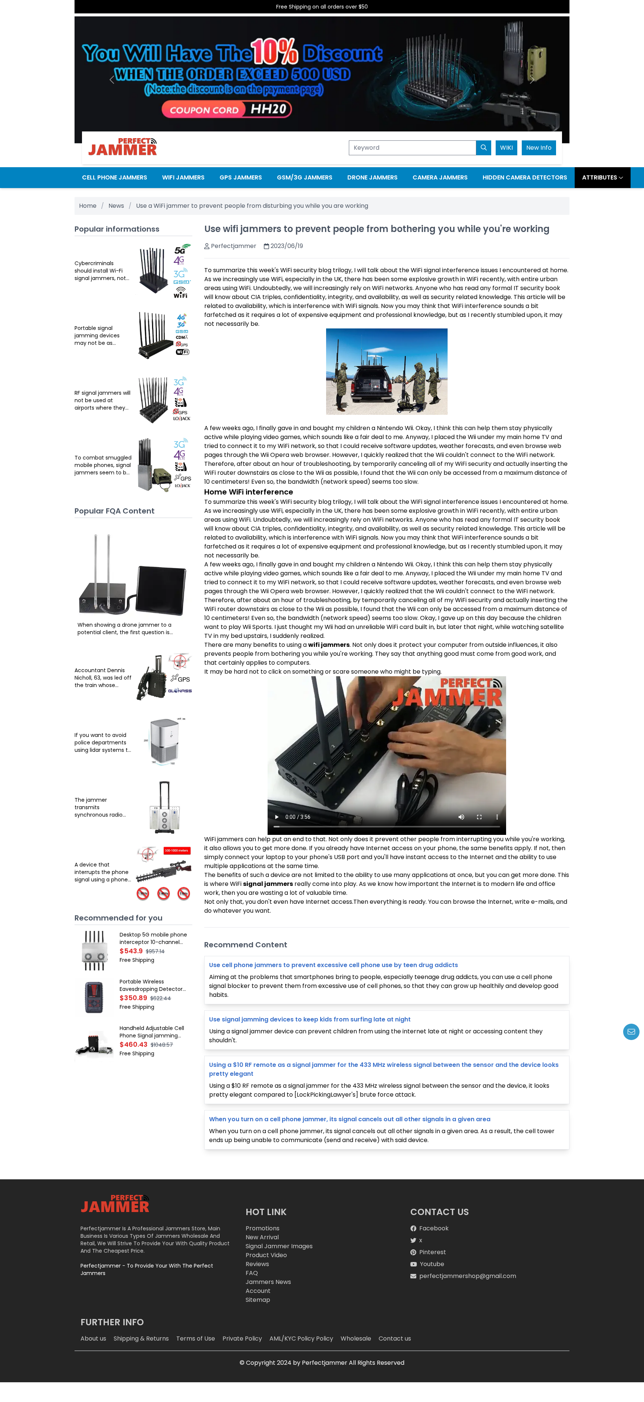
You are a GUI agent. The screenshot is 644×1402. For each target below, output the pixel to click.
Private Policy (242, 1338)
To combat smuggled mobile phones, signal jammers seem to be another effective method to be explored (103, 465)
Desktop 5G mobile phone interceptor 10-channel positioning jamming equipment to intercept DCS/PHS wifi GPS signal (153, 938)
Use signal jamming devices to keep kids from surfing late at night (310, 1019)
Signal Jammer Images (279, 1246)
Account (258, 1291)
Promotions (263, 1228)
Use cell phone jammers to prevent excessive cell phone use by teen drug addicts (333, 965)
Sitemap (258, 1300)
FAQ (252, 1273)
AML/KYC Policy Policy (301, 1338)
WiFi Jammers (183, 177)
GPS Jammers (241, 177)
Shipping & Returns (141, 1338)
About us (93, 1338)
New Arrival (262, 1237)
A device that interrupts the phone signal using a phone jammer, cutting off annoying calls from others (102, 872)
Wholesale (356, 1338)
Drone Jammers (372, 177)
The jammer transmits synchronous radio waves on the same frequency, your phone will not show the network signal (100, 807)
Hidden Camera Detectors (525, 177)
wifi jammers (329, 644)
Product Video (266, 1255)
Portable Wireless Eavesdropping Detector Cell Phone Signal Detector (154, 985)
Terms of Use (195, 1338)
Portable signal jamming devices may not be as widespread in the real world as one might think (103, 335)
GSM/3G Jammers (304, 177)
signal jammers (268, 884)
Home (88, 205)
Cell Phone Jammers (114, 177)
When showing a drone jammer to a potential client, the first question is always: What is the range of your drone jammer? (129, 628)
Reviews (257, 1264)
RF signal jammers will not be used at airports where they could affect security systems (102, 400)
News (116, 205)
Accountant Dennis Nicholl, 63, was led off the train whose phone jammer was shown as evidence (103, 678)
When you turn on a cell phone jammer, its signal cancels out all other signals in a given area (349, 1119)
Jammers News (268, 1282)
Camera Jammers (440, 177)
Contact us (395, 1338)
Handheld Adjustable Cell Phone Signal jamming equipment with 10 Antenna (155, 1031)
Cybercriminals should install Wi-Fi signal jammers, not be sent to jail (100, 271)
